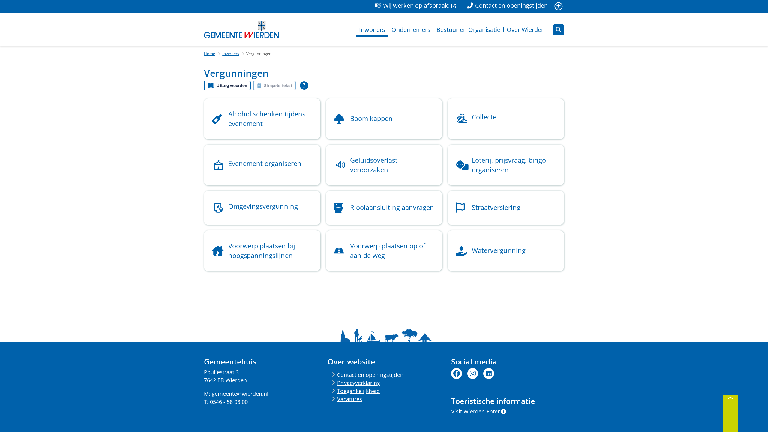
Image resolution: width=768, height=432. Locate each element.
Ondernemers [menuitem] (411, 30)
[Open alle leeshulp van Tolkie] (304, 85)
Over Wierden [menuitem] (526, 30)
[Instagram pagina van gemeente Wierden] (472, 373)
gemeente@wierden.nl (240, 393)
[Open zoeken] (558, 29)
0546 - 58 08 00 (229, 401)
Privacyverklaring (358, 382)
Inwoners (230, 53)
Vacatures (349, 399)
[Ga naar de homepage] (241, 29)
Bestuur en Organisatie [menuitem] (468, 30)
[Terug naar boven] (730, 413)
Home (209, 53)
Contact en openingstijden (370, 374)
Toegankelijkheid (358, 390)
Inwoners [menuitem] (372, 30)
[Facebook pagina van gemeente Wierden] (456, 373)
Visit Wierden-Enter (475, 411)
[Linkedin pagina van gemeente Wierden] (488, 373)
